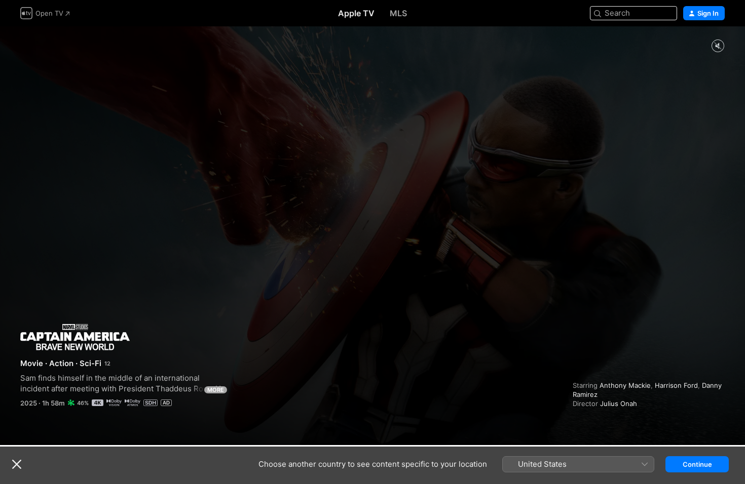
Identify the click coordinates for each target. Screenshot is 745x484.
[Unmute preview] (718, 46)
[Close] (16, 464)
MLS (398, 13)
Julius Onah (618, 403)
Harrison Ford (676, 385)
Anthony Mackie (625, 385)
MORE (215, 389)
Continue (697, 464)
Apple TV (356, 13)
